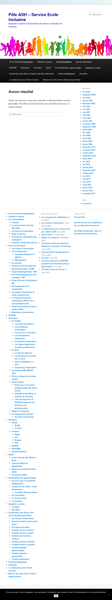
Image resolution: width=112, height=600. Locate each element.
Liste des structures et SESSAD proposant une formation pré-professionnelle (55, 263)
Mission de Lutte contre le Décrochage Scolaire (61, 79)
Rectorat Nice (79, 217)
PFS (16, 443)
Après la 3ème (18, 382)
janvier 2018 (87, 190)
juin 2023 (86, 97)
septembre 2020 (89, 126)
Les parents (16, 263)
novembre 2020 (88, 123)
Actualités (83, 73)
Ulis (16, 437)
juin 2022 (86, 106)
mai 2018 (86, 179)
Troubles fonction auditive (23, 530)
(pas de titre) (46, 234)
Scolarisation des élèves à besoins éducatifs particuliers (31, 73)
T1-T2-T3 (18, 428)
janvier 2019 (87, 167)
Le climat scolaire (19, 498)
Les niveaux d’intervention (23, 248)
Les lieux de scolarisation (22, 231)
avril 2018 (86, 181)
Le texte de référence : (24, 353)
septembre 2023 (89, 94)
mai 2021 (86, 112)
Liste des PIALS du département (55, 252)
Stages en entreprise (20, 411)
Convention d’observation (25, 341)
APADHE (13, 67)
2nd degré (16, 509)
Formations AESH (19, 474)
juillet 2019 (87, 158)
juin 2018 (86, 176)
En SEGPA (16, 321)
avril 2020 (86, 135)
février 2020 (87, 141)
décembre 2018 (88, 170)
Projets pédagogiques (66, 73)
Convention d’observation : (26, 367)
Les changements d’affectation (54, 217)
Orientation (25, 67)
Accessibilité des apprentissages (68, 67)
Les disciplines (18, 495)
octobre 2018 (87, 173)
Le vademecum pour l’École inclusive (24, 79)
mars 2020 (86, 138)
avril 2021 (86, 115)
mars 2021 (86, 118)
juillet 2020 (87, 129)
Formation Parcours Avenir (26, 492)
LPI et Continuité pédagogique (21, 61)
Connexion (87, 203)
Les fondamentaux (19, 251)
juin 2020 (86, 132)
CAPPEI (15, 445)
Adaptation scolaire (93, 67)
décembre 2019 (88, 147)
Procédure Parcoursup (24, 416)
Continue (15, 431)
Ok (56, 596)
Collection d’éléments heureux (24, 242)
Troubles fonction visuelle (23, 533)
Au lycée (45, 257)
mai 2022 (86, 109)
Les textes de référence (24, 324)
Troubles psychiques (20, 559)
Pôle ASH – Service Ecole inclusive (33, 16)
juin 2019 (86, 161)
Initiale (14, 422)
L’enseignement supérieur (22, 414)
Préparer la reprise (44, 61)
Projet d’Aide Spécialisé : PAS (24, 271)
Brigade (18, 440)
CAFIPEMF (16, 448)
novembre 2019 (88, 150)
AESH (48, 67)
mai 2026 (86, 91)
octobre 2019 (87, 152)
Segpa (17, 434)
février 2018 (87, 187)
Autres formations (19, 451)
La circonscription (64, 61)
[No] (108, 594)
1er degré (16, 506)
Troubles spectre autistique (23, 541)
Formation (38, 67)
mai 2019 (86, 164)
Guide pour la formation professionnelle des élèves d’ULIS (26, 388)
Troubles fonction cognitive (23, 544)
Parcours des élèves (84, 61)
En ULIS (15, 350)
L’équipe (15, 222)
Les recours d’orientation (25, 332)
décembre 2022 (88, 103)
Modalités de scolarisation (23, 312)
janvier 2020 (87, 144)
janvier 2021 (87, 121)
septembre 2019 (89, 155)
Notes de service (19, 234)
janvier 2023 (87, 100)
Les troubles (17, 501)
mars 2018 (86, 184)
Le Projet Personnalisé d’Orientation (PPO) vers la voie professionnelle (23, 300)
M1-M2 (17, 425)
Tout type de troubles (21, 527)
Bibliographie (20, 260)
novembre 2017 (88, 193)
